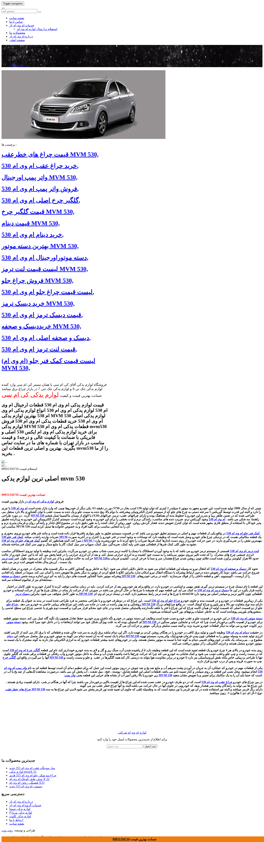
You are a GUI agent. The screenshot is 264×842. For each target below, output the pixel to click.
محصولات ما (17, 32)
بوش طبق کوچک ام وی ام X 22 (29, 779)
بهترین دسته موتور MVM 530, (40, 245)
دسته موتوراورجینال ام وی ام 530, (45, 257)
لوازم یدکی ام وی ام (41, 501)
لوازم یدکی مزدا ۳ (20, 812)
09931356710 (121, 839)
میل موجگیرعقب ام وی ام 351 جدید (32, 768)
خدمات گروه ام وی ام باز (25, 805)
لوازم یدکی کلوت (20, 816)
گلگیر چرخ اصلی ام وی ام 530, (41, 200)
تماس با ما (16, 21)
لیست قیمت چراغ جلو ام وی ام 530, (48, 291)
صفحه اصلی (17, 40)
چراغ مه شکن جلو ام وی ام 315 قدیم (32, 775)
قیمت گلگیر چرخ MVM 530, (38, 211)
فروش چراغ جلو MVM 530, (37, 280)
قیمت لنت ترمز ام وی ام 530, (39, 349)
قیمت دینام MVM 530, (31, 223)
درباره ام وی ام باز (21, 36)
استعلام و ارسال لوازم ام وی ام (37, 29)
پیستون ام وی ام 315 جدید (25, 786)
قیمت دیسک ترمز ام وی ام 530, (42, 314)
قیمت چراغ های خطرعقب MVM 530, (50, 154)
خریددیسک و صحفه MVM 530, (41, 326)
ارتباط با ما (16, 820)
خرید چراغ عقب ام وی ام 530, (40, 165)
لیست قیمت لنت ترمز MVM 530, (45, 268)
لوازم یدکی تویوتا (19, 809)
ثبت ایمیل (150, 746)
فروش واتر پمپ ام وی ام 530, (40, 188)
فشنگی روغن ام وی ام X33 (26, 782)
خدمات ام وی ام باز (21, 25)
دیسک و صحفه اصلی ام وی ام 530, (46, 337)
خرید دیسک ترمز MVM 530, (38, 303)
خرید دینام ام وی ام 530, (33, 234)
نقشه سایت (16, 18)
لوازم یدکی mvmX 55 (22, 771)
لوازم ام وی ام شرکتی (132, 732)
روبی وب (7, 830)
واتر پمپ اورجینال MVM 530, (39, 177)
